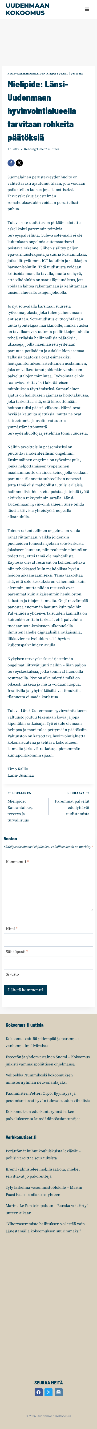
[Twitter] (48, 1392)
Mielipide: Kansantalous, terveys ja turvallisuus (20, 807)
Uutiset (77, 73)
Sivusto (12, 974)
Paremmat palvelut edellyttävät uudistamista (72, 804)
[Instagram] (59, 1392)
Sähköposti (17, 951)
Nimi (11, 928)
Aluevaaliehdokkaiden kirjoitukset (38, 73)
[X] (19, 162)
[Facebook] (11, 162)
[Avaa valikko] (87, 9)
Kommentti (17, 861)
